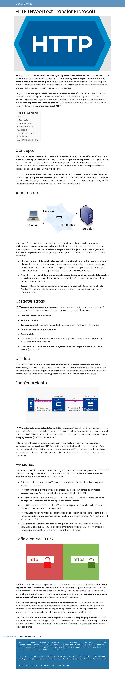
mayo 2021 (58, 645)
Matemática (50, 659)
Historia (31, 659)
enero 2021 (90, 645)
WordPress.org (63, 665)
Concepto (23, 120)
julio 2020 (27, 647)
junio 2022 (31, 642)
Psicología (78, 659)
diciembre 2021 (75, 642)
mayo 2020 (48, 647)
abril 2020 (58, 647)
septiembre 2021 (25, 645)
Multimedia (61, 659)
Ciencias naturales (49, 656)
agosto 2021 (38, 645)
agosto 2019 (53, 650)
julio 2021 (48, 645)
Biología (37, 656)
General (102, 656)
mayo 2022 (41, 642)
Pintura (69, 659)
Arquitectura (25, 123)
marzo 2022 (62, 642)
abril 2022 (52, 642)
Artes (19, 656)
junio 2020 (37, 647)
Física (95, 656)
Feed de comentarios (48, 665)
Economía (77, 656)
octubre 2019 (42, 650)
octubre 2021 (102, 642)
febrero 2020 (80, 647)
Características (26, 126)
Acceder (20, 665)
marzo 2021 (69, 645)
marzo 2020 (69, 647)
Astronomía (27, 656)
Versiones (23, 136)
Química (87, 659)
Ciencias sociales (64, 656)
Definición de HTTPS (28, 139)
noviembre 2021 (89, 642)
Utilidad (23, 130)
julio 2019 (63, 650)
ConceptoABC (24, 3)
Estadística (87, 656)
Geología (22, 659)
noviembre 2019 (29, 650)
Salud (95, 659)
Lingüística (40, 659)
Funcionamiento (27, 133)
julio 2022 (21, 642)
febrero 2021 (79, 645)
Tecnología (103, 659)
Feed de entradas (32, 665)
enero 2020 (92, 647)
